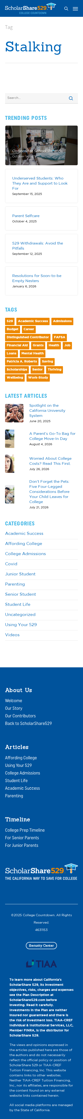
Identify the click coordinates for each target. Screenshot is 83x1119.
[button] (75, 8)
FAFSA (59, 337)
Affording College (23, 544)
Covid (11, 564)
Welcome (13, 701)
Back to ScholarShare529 (28, 723)
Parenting (15, 585)
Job (67, 345)
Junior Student (20, 574)
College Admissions (25, 554)
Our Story (13, 708)
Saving (47, 361)
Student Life (17, 605)
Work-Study (38, 378)
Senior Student (20, 595)
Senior (37, 369)
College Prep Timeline (25, 830)
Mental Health (32, 353)
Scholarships (17, 369)
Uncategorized (20, 615)
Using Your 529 (21, 625)
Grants (38, 345)
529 (10, 321)
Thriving (54, 369)
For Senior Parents (22, 838)
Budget (12, 329)
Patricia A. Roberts (22, 361)
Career (29, 329)
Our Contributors (20, 716)
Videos (12, 635)
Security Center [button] (41, 945)
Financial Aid (17, 345)
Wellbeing (15, 378)
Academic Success (33, 321)
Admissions (62, 321)
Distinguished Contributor (28, 337)
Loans (11, 353)
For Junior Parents (21, 845)
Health (54, 345)
